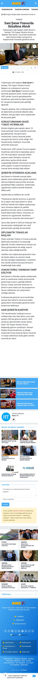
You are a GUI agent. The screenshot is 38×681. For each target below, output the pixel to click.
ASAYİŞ (23, 584)
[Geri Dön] (5, 675)
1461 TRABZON (20, 663)
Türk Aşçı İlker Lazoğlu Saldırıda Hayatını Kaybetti (28, 441)
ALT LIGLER (29, 663)
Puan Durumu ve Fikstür (9, 647)
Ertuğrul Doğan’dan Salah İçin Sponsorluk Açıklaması (17, 677)
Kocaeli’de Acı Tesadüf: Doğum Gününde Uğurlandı (28, 566)
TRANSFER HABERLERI (13, 661)
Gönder (5, 504)
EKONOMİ (5, 584)
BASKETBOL (24, 665)
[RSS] (32, 630)
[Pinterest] (12, 630)
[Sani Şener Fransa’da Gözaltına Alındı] (19, 54)
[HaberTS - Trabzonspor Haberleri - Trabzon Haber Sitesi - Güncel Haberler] (19, 3)
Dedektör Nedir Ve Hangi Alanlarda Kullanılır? (9, 474)
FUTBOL (4, 542)
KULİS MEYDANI (9, 663)
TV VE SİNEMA (14, 665)
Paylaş (6, 67)
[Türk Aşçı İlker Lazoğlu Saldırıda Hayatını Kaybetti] (28, 435)
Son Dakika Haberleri (11, 652)
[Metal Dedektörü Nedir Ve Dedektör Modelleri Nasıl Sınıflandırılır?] (28, 468)
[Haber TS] (6, 417)
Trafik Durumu (26, 642)
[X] (8, 630)
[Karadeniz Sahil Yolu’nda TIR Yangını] (10, 435)
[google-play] (23, 635)
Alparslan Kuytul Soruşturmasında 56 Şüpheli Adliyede (26, 458)
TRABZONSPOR (6, 9)
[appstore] (14, 635)
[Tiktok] (25, 630)
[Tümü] (35, 594)
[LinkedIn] (19, 630)
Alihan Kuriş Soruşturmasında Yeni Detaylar (8, 458)
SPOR (23, 661)
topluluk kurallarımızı (19, 511)
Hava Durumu (9, 642)
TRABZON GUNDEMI (22, 9)
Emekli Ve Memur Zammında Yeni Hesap (8, 586)
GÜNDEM (19, 19)
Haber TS (15, 415)
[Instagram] (15, 630)
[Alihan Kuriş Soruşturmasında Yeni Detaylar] (10, 450)
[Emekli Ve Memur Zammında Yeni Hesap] (9, 576)
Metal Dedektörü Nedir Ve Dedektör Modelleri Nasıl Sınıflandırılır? (27, 475)
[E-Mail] (13, 419)
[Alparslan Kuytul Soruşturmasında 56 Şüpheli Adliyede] (28, 450)
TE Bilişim (24, 670)
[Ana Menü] (2, 3)
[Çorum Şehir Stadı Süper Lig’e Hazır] (9, 534)
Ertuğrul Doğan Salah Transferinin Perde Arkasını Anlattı (19, 14)
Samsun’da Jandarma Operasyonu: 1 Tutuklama (28, 586)
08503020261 (20, 620)
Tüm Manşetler (26, 646)
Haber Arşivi (26, 652)
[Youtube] (22, 630)
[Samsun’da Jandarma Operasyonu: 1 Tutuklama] (28, 576)
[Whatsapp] (29, 630)
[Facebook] (5, 630)
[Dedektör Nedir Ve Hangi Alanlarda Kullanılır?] (10, 468)
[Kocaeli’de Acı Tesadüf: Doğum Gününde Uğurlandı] (28, 555)
